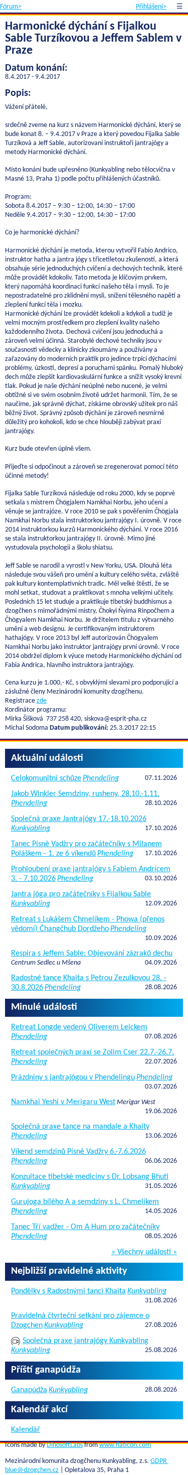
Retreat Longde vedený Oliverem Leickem (79, 1027)
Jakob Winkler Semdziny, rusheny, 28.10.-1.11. (85, 794)
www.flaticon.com (125, 1445)
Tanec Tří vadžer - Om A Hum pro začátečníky (85, 1227)
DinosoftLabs (65, 1445)
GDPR (159, 1461)
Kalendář (25, 1430)
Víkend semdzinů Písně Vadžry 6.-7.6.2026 (78, 1152)
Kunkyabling (30, 829)
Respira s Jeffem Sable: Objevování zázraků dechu (91, 954)
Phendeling (101, 778)
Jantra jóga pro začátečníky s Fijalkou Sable (81, 894)
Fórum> (11, 7)
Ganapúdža (29, 1390)
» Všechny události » (144, 1252)
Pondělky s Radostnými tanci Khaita (68, 1291)
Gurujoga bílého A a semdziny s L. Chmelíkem (85, 1202)
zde (42, 701)
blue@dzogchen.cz (32, 1470)
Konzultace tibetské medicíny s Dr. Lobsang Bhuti (89, 1177)
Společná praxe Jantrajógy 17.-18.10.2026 (78, 819)
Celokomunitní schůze (46, 778)
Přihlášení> (151, 7)
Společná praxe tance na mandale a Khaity (80, 1127)
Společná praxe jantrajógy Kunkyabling (85, 1341)
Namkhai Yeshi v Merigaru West (63, 1102)
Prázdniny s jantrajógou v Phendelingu (73, 1078)
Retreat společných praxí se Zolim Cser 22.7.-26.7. (92, 1052)
